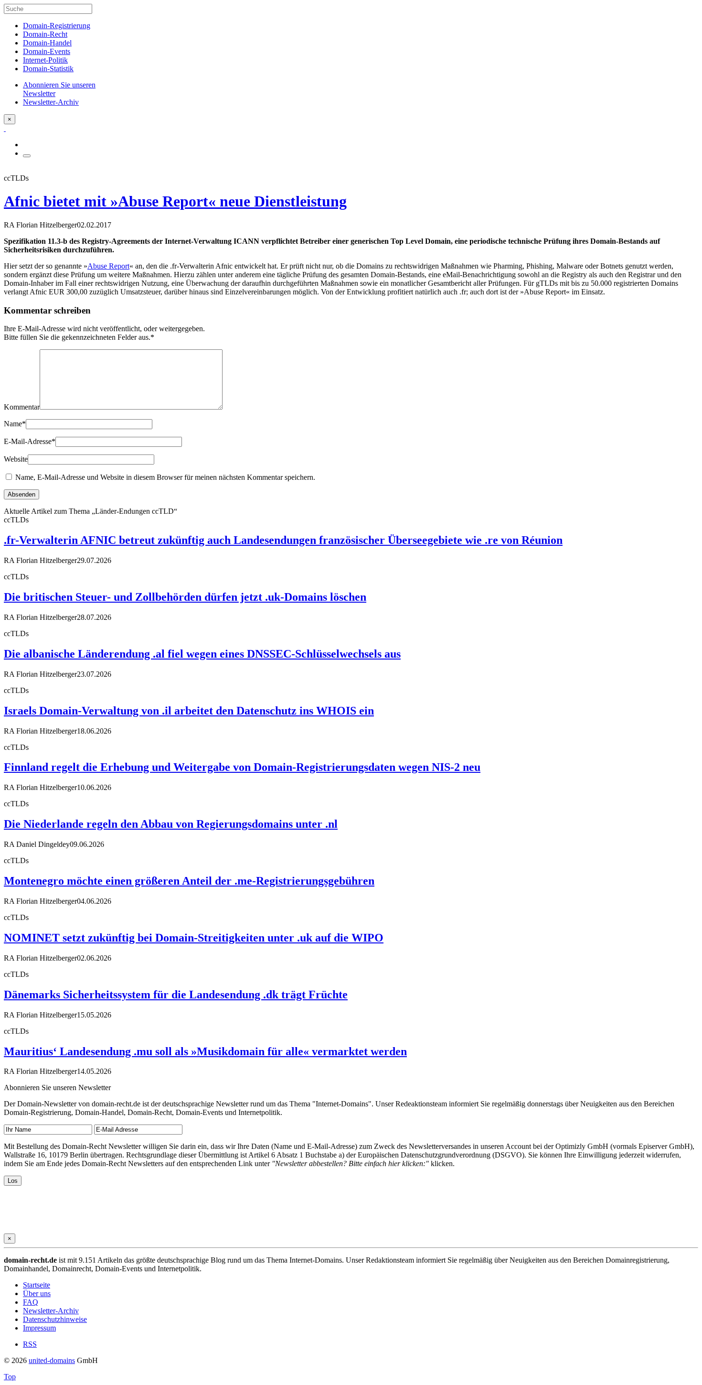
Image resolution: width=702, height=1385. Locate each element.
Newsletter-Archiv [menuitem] (51, 102)
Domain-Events (46, 51)
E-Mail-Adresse (29, 441)
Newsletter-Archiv (51, 1311)
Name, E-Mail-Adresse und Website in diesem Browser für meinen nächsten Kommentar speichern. (165, 477)
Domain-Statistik (48, 69)
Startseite (36, 1285)
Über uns (37, 1293)
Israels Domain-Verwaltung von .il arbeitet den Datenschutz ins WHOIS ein (189, 710)
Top (10, 1377)
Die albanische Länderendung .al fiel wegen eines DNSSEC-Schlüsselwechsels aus (202, 654)
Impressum (39, 1328)
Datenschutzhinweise (55, 1319)
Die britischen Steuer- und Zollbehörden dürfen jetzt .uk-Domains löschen (185, 597)
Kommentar (22, 407)
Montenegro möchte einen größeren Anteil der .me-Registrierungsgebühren (189, 881)
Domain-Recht (45, 34)
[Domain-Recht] (5, 128)
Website (16, 459)
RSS (30, 1344)
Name (15, 424)
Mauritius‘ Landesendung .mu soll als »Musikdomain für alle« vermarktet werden (205, 1051)
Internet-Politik (45, 60)
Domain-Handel (47, 43)
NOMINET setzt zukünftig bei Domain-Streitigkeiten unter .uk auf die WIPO (193, 937)
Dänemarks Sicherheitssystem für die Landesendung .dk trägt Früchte (176, 994)
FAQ (30, 1302)
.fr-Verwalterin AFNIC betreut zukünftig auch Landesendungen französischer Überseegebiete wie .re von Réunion (283, 540)
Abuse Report (108, 266)
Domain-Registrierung (56, 26)
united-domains (52, 1360)
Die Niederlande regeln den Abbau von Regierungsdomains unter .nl (171, 824)
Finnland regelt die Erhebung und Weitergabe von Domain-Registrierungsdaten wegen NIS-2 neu (242, 767)
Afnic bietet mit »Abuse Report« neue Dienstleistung (175, 201)
